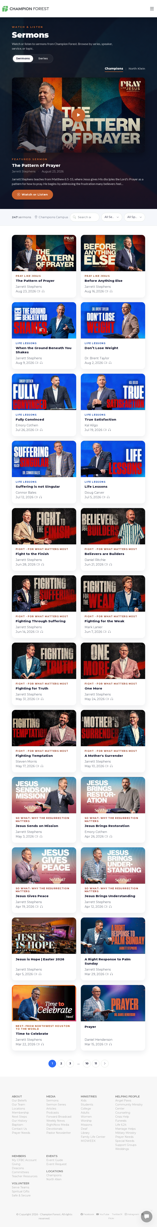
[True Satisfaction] (113, 392)
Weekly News (55, 1120)
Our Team (18, 1104)
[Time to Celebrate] (44, 1003)
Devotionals (54, 1129)
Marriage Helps (125, 1129)
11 (96, 1063)
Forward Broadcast (59, 1116)
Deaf (84, 1129)
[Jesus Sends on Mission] (44, 795)
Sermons (30, 35)
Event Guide (54, 1160)
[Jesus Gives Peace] (44, 865)
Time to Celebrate (32, 1034)
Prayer (90, 1027)
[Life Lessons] (113, 459)
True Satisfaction (100, 419)
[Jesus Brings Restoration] (113, 795)
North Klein (137, 68)
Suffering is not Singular (38, 486)
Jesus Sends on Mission (37, 826)
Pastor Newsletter (58, 1133)
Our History (19, 1120)
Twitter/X (116, 1214)
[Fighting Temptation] (44, 728)
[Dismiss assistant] (151, 1211)
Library (85, 1133)
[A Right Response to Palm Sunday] (113, 936)
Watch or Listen (35, 194)
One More (93, 688)
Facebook (88, 1214)
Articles (51, 1108)
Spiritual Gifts (20, 1191)
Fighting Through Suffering (40, 621)
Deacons (18, 1168)
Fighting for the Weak (104, 621)
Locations (18, 1108)
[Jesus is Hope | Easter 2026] (44, 936)
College (86, 1108)
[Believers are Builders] (113, 526)
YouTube (104, 1214)
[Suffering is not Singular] (44, 459)
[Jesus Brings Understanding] (113, 865)
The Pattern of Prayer (36, 165)
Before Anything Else (104, 281)
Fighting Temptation (34, 756)
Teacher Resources (24, 1176)
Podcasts (52, 1112)
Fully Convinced (30, 419)
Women (86, 1116)
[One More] (113, 661)
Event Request (56, 1164)
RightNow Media (57, 1124)
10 (86, 1063)
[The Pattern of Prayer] (78, 115)
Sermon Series (56, 1104)
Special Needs (124, 1141)
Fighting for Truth (32, 688)
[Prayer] (113, 1003)
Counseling (122, 1112)
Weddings (122, 1149)
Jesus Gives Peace (32, 896)
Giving (16, 1164)
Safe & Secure (21, 1195)
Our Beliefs (19, 1100)
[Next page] (105, 1063)
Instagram (133, 1214)
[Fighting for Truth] (44, 661)
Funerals (120, 1120)
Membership (20, 1112)
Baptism (17, 1124)
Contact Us (19, 1129)
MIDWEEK (88, 1141)
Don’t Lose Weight (101, 348)
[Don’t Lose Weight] (113, 320)
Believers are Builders (104, 554)
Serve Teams (20, 1187)
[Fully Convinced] (44, 392)
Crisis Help (122, 1116)
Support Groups (125, 1145)
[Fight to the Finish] (44, 526)
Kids (83, 1100)
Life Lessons (96, 486)
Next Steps (19, 1116)
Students (87, 1104)
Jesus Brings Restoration (107, 826)
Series (43, 58)
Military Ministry (125, 1133)
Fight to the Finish (32, 554)
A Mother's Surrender (104, 756)
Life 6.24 (120, 1124)
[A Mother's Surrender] (113, 728)
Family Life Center (93, 1137)
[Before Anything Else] (113, 253)
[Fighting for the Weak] (113, 593)
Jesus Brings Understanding (110, 896)
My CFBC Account (24, 1160)
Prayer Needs (21, 1133)
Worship (86, 1120)
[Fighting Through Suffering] (44, 593)
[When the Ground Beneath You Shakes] (44, 320)
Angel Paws (123, 1100)
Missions (86, 1124)
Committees (20, 1172)
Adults (85, 1112)
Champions (114, 68)
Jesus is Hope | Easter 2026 (40, 959)
